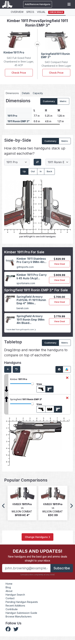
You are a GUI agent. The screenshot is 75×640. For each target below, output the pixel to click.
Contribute (12, 609)
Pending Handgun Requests (22, 601)
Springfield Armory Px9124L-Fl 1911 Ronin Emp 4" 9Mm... (31, 300)
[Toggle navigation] (69, 4)
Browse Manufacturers (19, 616)
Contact (10, 598)
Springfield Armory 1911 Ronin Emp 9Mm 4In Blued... (30, 319)
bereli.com (23, 308)
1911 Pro (12, 115)
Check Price (19, 72)
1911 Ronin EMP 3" (18, 121)
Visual (41, 11)
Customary (49, 101)
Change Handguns (36, 537)
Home (9, 583)
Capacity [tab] (38, 93)
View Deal (59, 263)
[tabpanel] (37, 111)
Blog (8, 587)
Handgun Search (15, 594)
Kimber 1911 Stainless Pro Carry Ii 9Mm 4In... (31, 260)
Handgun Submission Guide (21, 612)
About (9, 590)
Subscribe (61, 568)
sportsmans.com (26, 283)
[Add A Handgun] (7, 369)
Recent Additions (15, 605)
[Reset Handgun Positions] (16, 369)
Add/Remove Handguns (37, 4)
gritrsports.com (25, 266)
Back (49, 171)
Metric (63, 101)
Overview (17, 11)
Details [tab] (26, 93)
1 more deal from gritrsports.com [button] (20, 329)
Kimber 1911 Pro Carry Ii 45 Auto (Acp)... (32, 276)
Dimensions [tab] (12, 93)
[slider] (32, 383)
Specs (30, 11)
